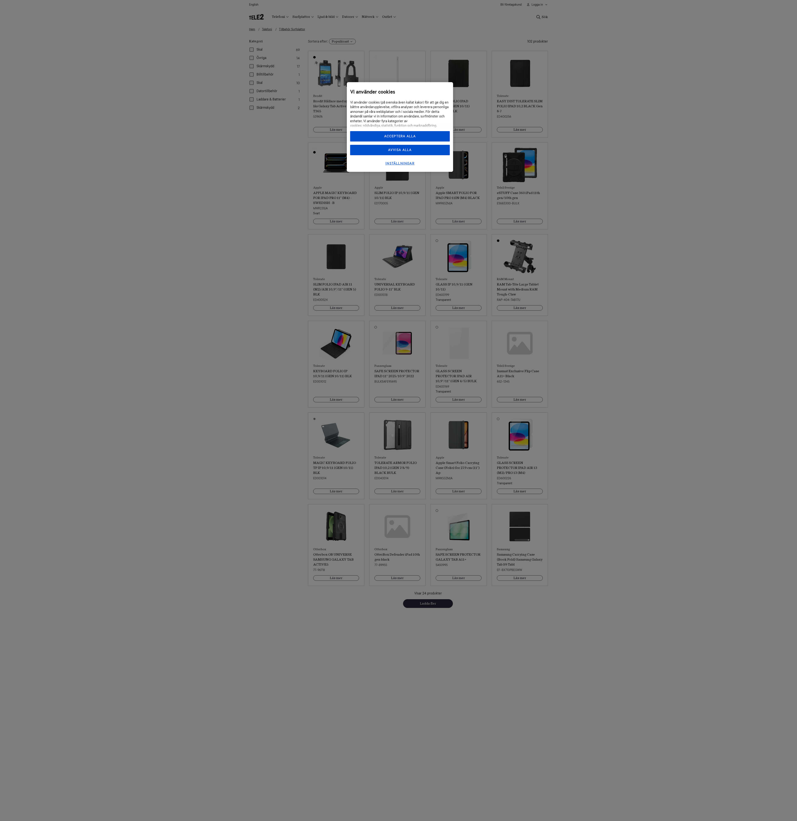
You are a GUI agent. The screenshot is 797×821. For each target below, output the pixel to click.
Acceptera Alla (400, 136)
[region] (400, 127)
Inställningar (399, 163)
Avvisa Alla (400, 150)
